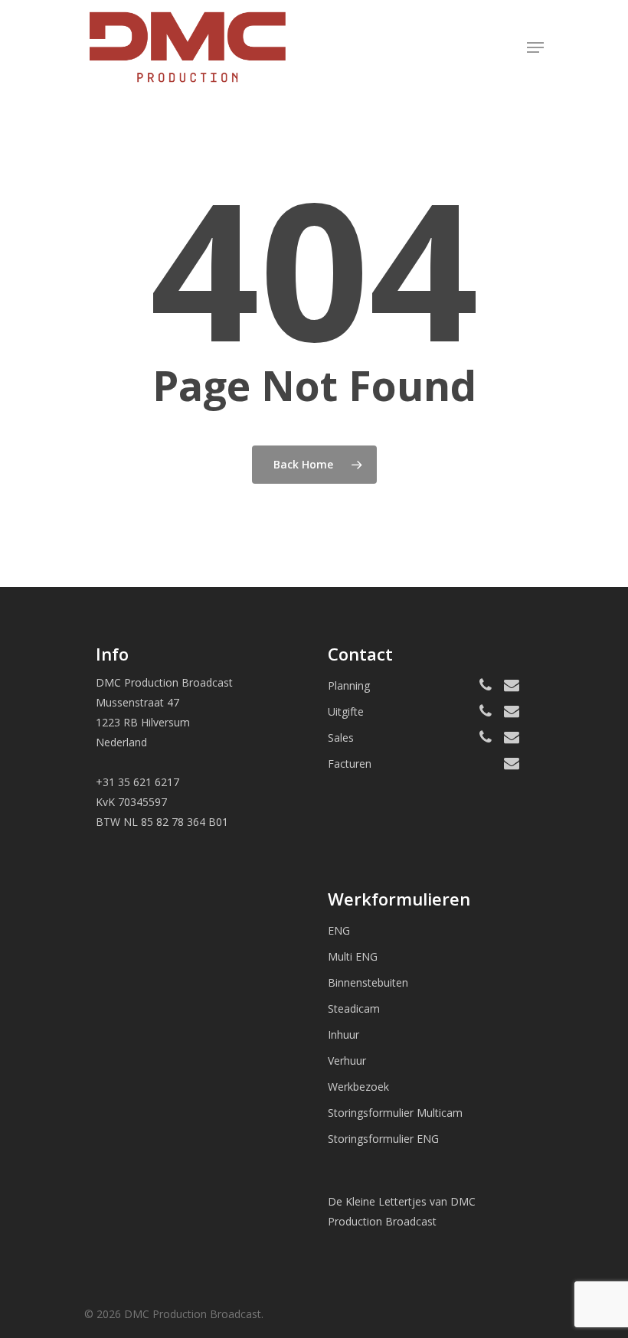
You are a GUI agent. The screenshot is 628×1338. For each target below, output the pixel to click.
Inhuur (343, 1034)
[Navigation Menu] (535, 47)
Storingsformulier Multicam (395, 1112)
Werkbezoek (358, 1086)
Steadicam (354, 1008)
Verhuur (347, 1060)
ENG (339, 930)
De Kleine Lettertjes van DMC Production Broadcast (402, 1211)
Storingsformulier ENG (383, 1138)
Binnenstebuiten (368, 982)
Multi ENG (353, 956)
